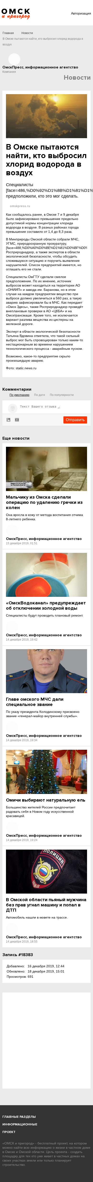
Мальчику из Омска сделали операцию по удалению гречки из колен (44, 502)
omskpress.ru (19, 206)
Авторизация (81, 13)
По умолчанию (19, 395)
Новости (27, 33)
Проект (9, 1132)
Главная (8, 33)
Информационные (19, 1124)
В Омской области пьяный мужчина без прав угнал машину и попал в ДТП (46, 905)
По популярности (62, 395)
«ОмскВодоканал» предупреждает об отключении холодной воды (46, 605)
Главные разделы (19, 1117)
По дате (39, 395)
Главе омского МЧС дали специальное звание (34, 701)
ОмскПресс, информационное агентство (44, 538)
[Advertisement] (46, 1040)
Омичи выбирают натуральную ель (45, 800)
